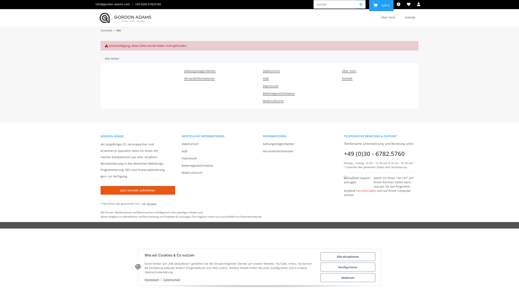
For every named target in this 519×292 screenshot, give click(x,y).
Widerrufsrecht (273, 101)
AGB (266, 78)
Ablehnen (348, 277)
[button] (419, 4)
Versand (151, 203)
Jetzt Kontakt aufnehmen (137, 190)
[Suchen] (361, 4)
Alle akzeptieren (348, 256)
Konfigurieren (347, 267)
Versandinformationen (199, 78)
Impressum (270, 86)
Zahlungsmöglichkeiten (200, 71)
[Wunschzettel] (409, 4)
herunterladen (366, 191)
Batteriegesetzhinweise (279, 93)
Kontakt (410, 17)
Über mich (388, 17)
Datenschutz (271, 71)
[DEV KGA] (125, 18)
